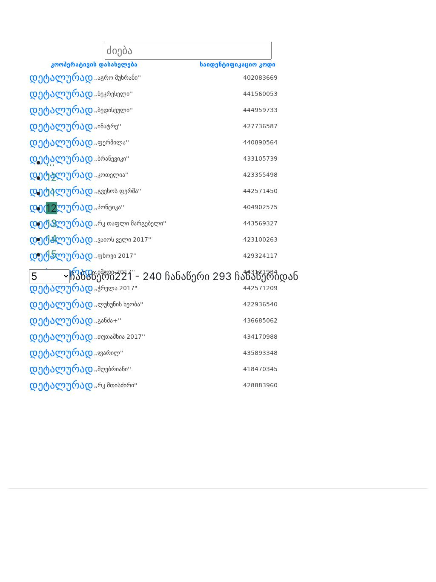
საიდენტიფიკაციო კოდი (237, 64)
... (50, 162)
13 (51, 223)
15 (51, 254)
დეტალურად (61, 78)
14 (51, 239)
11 (50, 193)
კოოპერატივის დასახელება (94, 64)
